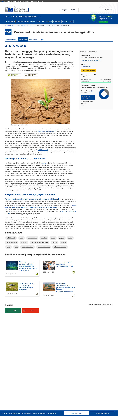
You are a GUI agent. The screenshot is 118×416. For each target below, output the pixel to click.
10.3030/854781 (85, 66)
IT (21, 45)
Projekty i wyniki (35, 21)
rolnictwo (24, 242)
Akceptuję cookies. (76, 413)
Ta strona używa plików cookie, (11, 413)
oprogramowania (12, 242)
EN (10, 45)
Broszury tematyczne (22, 21)
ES (14, 45)
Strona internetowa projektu (90, 60)
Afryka (8, 247)
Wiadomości (57, 21)
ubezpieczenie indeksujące (39, 242)
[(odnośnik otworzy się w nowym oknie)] (19, 8)
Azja (16, 247)
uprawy (63, 242)
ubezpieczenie (32, 238)
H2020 (31, 25)
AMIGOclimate (43, 150)
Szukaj (71, 21)
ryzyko (53, 238)
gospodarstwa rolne (43, 247)
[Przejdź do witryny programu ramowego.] (8, 32)
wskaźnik (44, 238)
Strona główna (10, 21)
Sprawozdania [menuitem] (33, 39)
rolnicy (70, 238)
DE (6, 45)
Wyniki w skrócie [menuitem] (23, 39)
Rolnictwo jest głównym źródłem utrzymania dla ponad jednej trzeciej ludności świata (31, 199)
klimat (21, 238)
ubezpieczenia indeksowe (46, 131)
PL (25, 45)
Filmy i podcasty (47, 21)
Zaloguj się (64, 10)
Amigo (43, 163)
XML (14, 310)
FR (17, 45)
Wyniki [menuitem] (42, 39)
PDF (31, 310)
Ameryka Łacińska (27, 247)
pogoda (61, 238)
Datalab (64, 21)
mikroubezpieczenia (60, 247)
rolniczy (54, 242)
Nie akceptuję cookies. (102, 413)
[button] (73, 10)
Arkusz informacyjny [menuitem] (11, 39)
